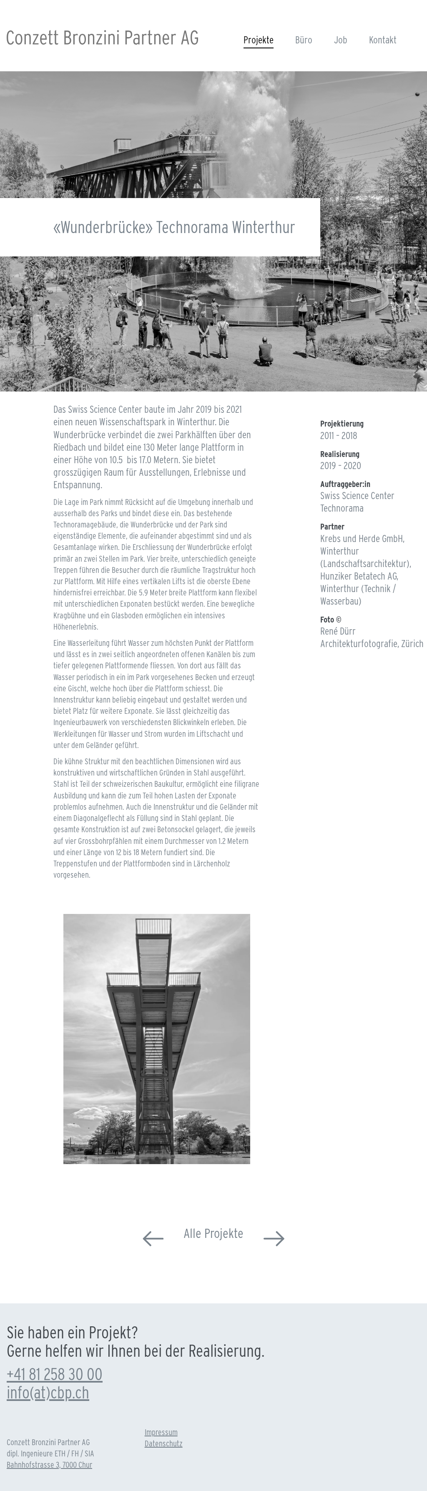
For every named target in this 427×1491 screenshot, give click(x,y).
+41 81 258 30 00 (55, 1374)
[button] (149, 1159)
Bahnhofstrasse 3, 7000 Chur (49, 1465)
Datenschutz (164, 1443)
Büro (303, 40)
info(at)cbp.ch (48, 1393)
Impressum (161, 1432)
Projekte (259, 40)
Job (340, 40)
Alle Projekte (213, 1233)
